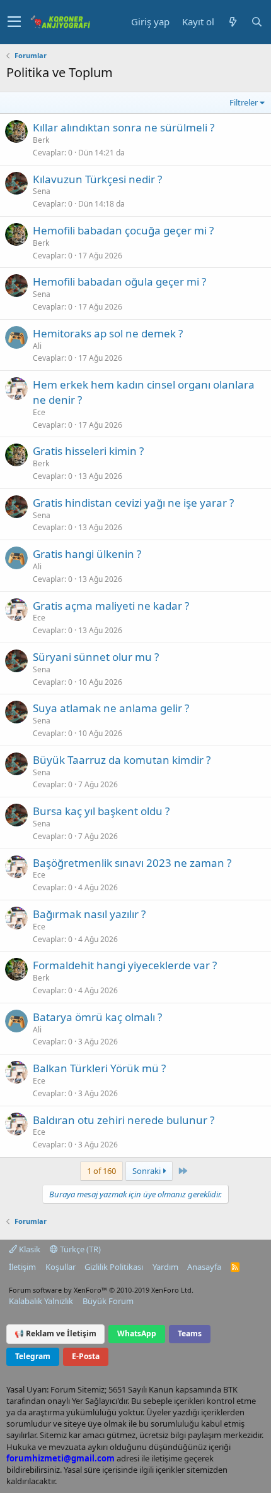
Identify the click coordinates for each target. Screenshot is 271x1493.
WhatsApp (136, 1333)
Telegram (32, 1356)
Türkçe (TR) (79, 1249)
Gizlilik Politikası (113, 1266)
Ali (37, 346)
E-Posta (86, 1356)
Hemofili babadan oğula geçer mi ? (119, 281)
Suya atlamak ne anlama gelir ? (111, 708)
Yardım (165, 1266)
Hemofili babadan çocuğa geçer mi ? (123, 230)
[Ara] (256, 22)
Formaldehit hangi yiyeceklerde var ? (125, 965)
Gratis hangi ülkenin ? (87, 554)
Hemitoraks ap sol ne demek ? (108, 333)
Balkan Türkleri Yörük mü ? (99, 1068)
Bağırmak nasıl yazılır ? (89, 914)
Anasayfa (204, 1266)
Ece (39, 412)
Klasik (28, 1249)
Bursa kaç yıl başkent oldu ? (101, 811)
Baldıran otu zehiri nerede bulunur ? (123, 1120)
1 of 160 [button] (101, 1170)
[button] (14, 22)
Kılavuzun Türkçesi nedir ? (97, 179)
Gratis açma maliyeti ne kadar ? (111, 605)
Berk (41, 140)
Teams (190, 1333)
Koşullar (60, 1266)
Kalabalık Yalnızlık (41, 1301)
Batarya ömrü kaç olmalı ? (97, 1017)
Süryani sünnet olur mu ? (96, 657)
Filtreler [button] (243, 102)
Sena (41, 191)
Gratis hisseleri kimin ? (88, 451)
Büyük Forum (108, 1301)
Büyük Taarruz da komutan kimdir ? (121, 760)
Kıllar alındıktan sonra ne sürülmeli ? (123, 127)
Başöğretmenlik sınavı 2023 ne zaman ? (132, 862)
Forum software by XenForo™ (101, 1290)
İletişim (22, 1266)
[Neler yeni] (233, 22)
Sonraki (147, 1170)
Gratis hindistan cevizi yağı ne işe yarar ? (133, 502)
